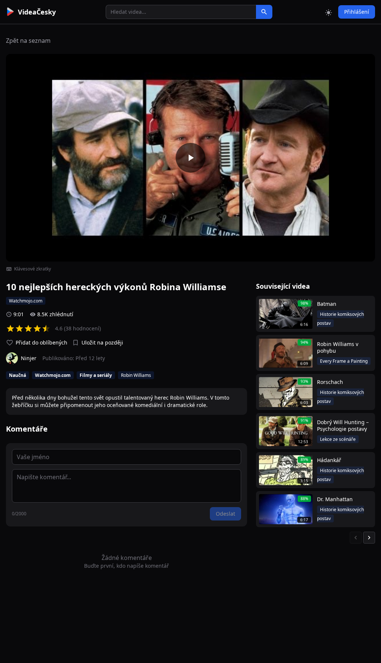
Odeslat (225, 513)
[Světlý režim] (328, 11)
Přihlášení (356, 11)
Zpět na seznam (28, 40)
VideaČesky (37, 11)
